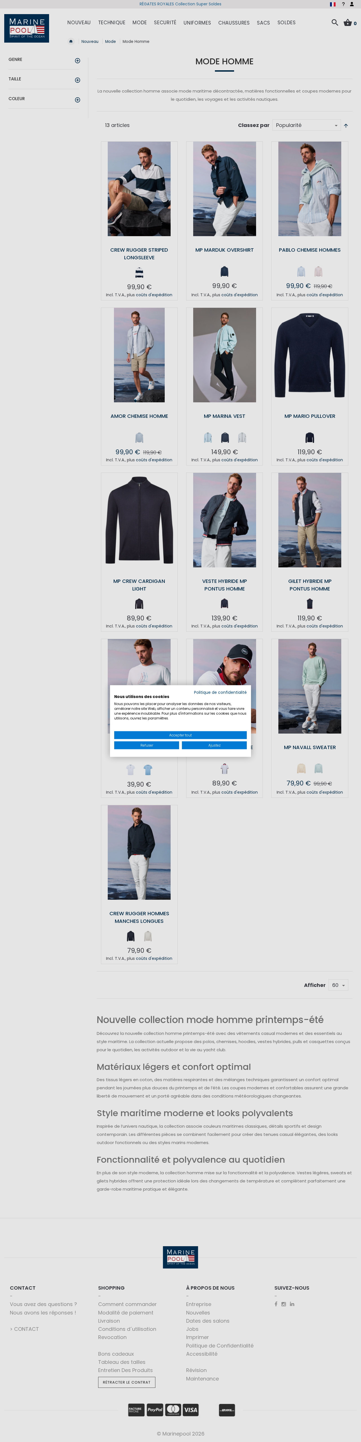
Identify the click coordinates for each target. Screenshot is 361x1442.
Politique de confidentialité (220, 692)
